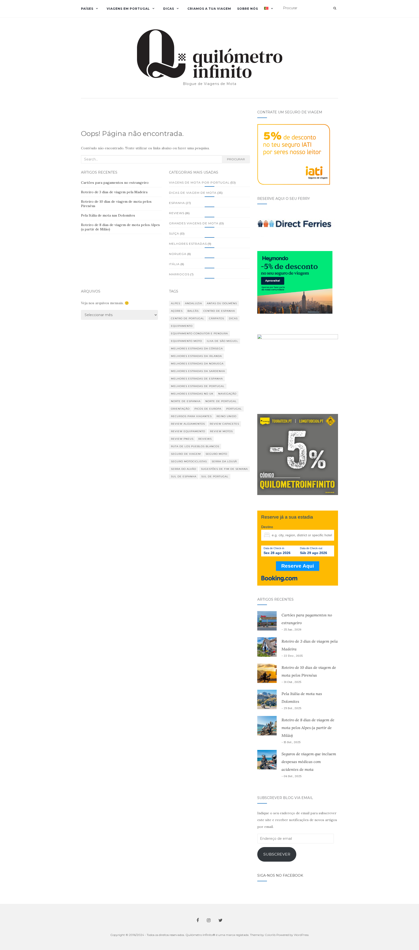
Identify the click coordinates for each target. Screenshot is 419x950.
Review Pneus (182, 438)
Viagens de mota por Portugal (199, 182)
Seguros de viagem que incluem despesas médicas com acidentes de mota (309, 761)
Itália (174, 264)
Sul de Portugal (214, 476)
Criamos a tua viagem (209, 8)
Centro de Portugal (187, 318)
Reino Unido (226, 416)
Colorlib (270, 935)
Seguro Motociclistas (189, 461)
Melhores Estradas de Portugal (198, 386)
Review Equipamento (188, 431)
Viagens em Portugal (128, 8)
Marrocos (179, 274)
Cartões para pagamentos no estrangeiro (115, 182)
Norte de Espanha (186, 401)
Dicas (168, 8)
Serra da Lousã (224, 461)
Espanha (177, 203)
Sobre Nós (247, 8)
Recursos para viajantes (191, 416)
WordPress (301, 935)
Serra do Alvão (183, 469)
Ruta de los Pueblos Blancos (195, 446)
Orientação (180, 408)
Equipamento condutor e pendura (199, 333)
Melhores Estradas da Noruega (197, 363)
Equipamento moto (186, 341)
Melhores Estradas (188, 243)
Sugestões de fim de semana (224, 469)
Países (87, 8)
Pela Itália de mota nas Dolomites (108, 215)
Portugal (234, 408)
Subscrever (276, 854)
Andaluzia (193, 303)
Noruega (177, 254)
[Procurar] (334, 8)
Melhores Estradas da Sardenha (198, 371)
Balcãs (193, 310)
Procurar (236, 159)
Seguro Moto (216, 453)
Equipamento (182, 326)
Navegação (227, 393)
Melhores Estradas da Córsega (197, 348)
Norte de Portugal (221, 401)
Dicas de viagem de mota (193, 192)
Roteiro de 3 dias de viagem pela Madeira (114, 192)
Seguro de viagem (186, 453)
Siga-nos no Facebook (280, 875)
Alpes (175, 303)
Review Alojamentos (188, 423)
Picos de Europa (207, 408)
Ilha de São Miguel (222, 341)
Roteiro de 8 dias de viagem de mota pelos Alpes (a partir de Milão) (308, 727)
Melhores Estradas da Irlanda (196, 356)
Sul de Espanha (183, 476)
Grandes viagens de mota (193, 223)
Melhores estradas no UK (192, 393)
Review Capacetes (224, 423)
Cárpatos (216, 318)
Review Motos (221, 431)
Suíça (174, 233)
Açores (177, 310)
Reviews (176, 213)
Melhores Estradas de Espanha (197, 378)
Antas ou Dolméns (222, 303)
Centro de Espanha (219, 310)
